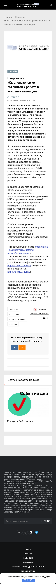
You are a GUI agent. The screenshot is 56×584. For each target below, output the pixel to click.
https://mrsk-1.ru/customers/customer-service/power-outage (28, 249)
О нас (28, 549)
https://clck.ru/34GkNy (18, 271)
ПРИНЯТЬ (28, 580)
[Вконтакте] (19, 532)
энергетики (14, 314)
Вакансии (28, 558)
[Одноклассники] (25, 532)
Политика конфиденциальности (28, 567)
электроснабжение (17, 319)
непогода (13, 324)
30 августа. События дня (20, 421)
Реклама (28, 554)
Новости (20, 17)
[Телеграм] (36, 532)
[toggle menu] (5, 4)
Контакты (28, 562)
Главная (8, 17)
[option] (28, 407)
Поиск (47, 521)
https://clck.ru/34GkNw (18, 265)
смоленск (13, 309)
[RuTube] (30, 532)
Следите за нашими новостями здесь (39, 313)
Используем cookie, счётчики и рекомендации (28, 577)
